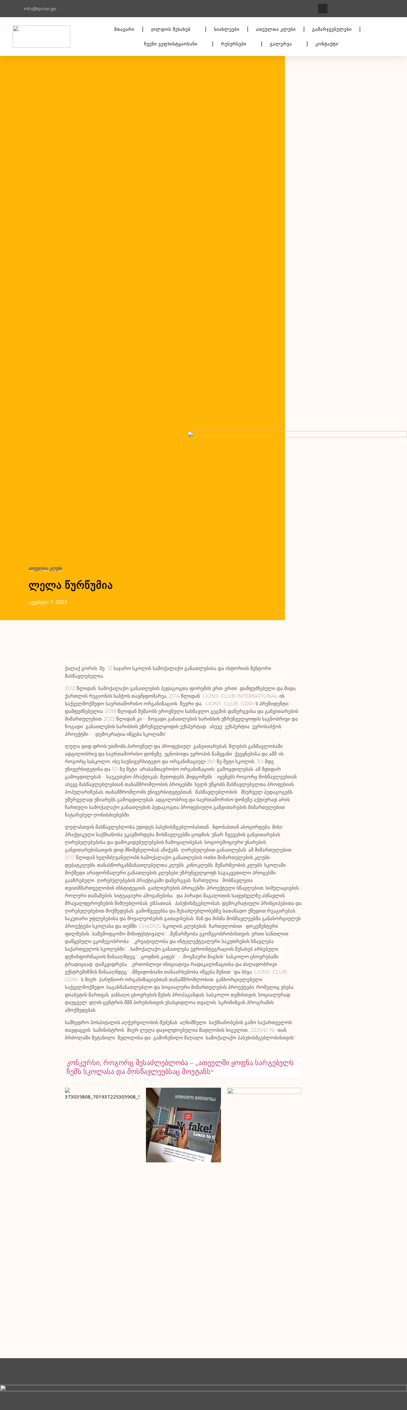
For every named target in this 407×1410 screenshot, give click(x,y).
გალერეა (281, 43)
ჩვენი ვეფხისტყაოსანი (170, 43)
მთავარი (124, 29)
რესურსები (233, 43)
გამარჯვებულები (332, 29)
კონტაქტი (326, 43)
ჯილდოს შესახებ (170, 29)
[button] (323, 8)
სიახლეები (226, 29)
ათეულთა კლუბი (276, 29)
